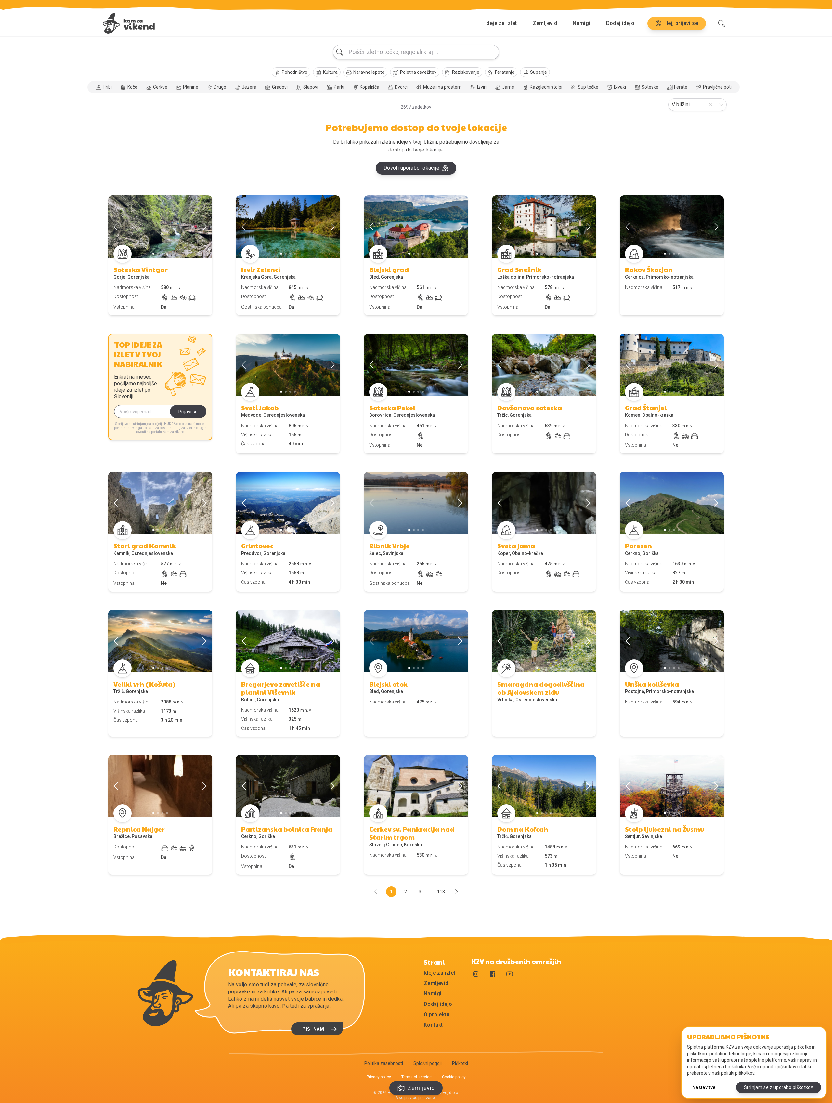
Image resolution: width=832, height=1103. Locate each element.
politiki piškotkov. (738, 1073)
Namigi (581, 23)
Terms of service (416, 1077)
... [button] (430, 891)
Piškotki (460, 1063)
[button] (456, 892)
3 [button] (420, 891)
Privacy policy (379, 1077)
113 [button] (441, 891)
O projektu (436, 1014)
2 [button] (405, 891)
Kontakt (433, 1025)
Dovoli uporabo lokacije (411, 168)
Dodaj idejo (620, 23)
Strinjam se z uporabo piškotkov (778, 1087)
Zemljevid (545, 23)
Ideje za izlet (501, 23)
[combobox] (416, 52)
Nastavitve (704, 1087)
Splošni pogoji (427, 1063)
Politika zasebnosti (383, 1063)
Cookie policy (454, 1077)
